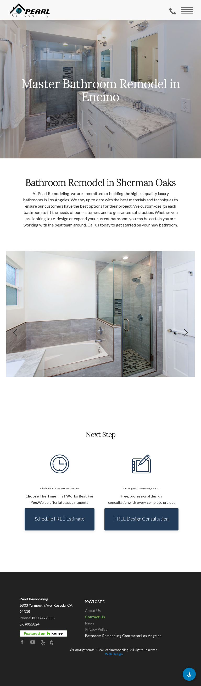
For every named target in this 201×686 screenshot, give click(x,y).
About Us (93, 610)
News (89, 623)
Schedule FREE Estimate (60, 519)
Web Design (114, 654)
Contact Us (95, 617)
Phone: (37, 618)
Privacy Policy (96, 629)
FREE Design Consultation (141, 519)
